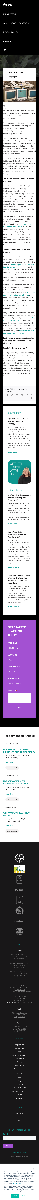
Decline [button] (24, 1196)
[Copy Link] (31, 397)
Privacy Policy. (17, 1183)
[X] (12, 394)
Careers (19, 1077)
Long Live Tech (20, 1045)
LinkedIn (19, 1120)
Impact (19, 1074)
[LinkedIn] (27, 394)
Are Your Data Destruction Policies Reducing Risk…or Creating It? (19, 497)
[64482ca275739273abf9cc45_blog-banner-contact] (19, 461)
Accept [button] (15, 1196)
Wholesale (19, 1084)
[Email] (7, 397)
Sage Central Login (19, 1088)
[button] (10, 50)
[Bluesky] (17, 394)
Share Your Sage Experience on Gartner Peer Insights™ (17, 534)
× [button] (34, 1168)
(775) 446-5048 (19, 1017)
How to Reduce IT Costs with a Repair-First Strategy (18, 421)
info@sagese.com (22, 1157)
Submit (19, 707)
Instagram (19, 1117)
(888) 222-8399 (19, 967)
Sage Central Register (19, 1091)
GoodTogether (19, 1065)
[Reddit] (22, 394)
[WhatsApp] (32, 394)
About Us (19, 1062)
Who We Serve (19, 1048)
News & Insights (19, 1069)
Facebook (19, 1113)
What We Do (19, 1051)
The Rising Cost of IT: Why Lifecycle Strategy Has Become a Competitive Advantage (19, 579)
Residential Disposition (19, 1055)
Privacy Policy (19, 1098)
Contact (19, 1095)
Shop (19, 1081)
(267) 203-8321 (19, 1000)
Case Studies (19, 1058)
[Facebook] (7, 394)
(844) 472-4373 (19, 959)
